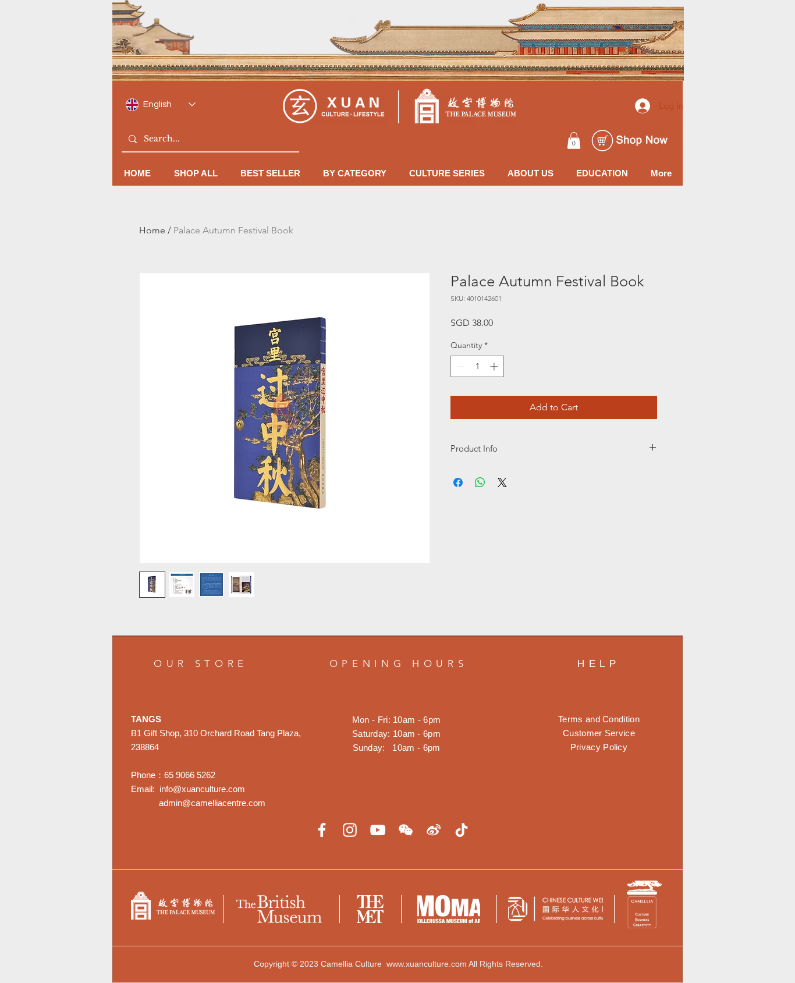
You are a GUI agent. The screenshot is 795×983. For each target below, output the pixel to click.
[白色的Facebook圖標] (322, 830)
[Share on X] (502, 482)
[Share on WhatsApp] (480, 482)
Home (152, 230)
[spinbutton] (477, 366)
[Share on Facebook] (458, 482)
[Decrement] (459, 366)
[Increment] (495, 366)
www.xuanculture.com (426, 963)
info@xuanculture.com (202, 789)
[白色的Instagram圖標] (349, 830)
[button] (574, 140)
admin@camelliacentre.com (212, 803)
